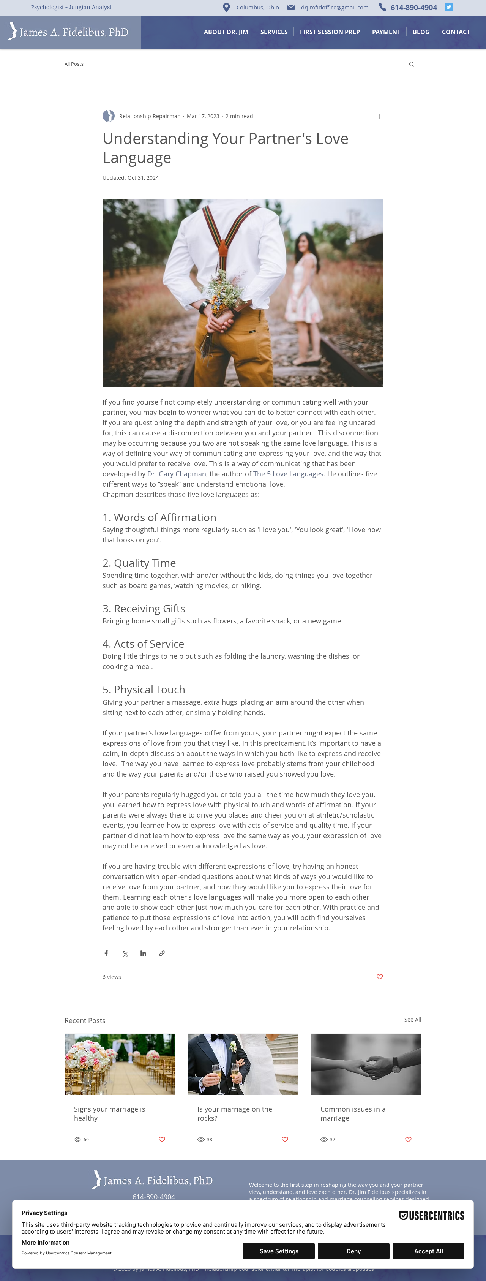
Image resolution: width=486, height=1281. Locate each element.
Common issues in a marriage (353, 1113)
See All (412, 1019)
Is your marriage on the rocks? (234, 1113)
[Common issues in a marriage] (366, 1064)
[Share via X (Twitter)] (124, 953)
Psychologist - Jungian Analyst (71, 7)
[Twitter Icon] (449, 7)
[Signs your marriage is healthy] (120, 1064)
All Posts (74, 63)
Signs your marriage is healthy (109, 1113)
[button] (411, 64)
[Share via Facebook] (106, 953)
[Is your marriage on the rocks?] (243, 1064)
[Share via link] (162, 953)
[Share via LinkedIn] (143, 953)
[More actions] (378, 115)
